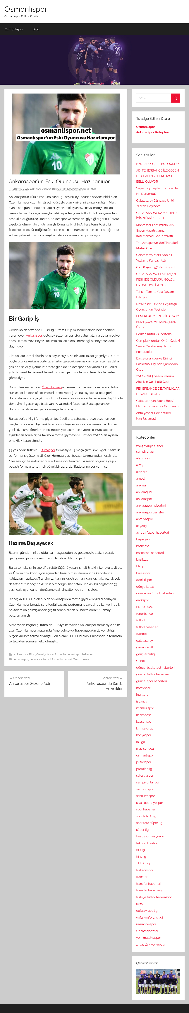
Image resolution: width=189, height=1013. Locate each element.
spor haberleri (84, 654)
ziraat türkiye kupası (150, 944)
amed (140, 478)
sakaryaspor (144, 775)
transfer (141, 877)
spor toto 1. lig (146, 816)
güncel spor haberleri (151, 681)
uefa (139, 904)
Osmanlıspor (25, 8)
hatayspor (143, 688)
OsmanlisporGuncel (70, 188)
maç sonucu (145, 748)
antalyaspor (144, 519)
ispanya (141, 701)
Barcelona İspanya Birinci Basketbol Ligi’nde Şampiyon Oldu (157, 364)
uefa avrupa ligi (147, 910)
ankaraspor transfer (150, 512)
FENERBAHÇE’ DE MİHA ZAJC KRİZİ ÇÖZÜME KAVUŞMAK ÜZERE (157, 321)
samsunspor (145, 789)
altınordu (142, 472)
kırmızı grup (144, 728)
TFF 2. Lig (143, 863)
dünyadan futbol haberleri (155, 593)
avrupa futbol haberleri (152, 532)
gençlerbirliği (146, 654)
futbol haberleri (62, 659)
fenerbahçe (144, 613)
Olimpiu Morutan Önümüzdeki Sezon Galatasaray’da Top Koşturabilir (158, 346)
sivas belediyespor (149, 803)
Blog (36, 29)
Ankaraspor (21, 659)
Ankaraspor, (34, 335)
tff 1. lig (141, 856)
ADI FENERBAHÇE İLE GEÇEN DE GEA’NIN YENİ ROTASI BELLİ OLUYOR (157, 176)
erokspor (142, 600)
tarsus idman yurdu (150, 836)
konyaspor (143, 735)
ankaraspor (21, 654)
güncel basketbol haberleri (155, 667)
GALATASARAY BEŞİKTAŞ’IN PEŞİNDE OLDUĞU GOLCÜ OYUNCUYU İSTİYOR (156, 279)
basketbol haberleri (150, 553)
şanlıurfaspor (145, 796)
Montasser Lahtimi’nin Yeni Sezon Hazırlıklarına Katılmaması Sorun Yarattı (155, 230)
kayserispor (144, 721)
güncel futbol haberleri (60, 654)
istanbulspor (145, 708)
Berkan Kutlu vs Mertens (153, 334)
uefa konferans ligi (149, 917)
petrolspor (143, 762)
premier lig (144, 769)
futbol (47, 659)
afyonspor (143, 458)
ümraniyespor (146, 924)
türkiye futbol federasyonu (155, 897)
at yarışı (141, 526)
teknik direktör (146, 843)
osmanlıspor (145, 755)
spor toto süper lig (149, 823)
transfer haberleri (148, 883)
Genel (40, 654)
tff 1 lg (140, 850)
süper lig (142, 830)
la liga (140, 742)
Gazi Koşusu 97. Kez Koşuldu (156, 267)
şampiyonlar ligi (147, 782)
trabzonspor (144, 870)
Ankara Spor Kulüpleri (152, 132)
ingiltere (142, 694)
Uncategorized (147, 931)
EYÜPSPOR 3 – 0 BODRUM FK (158, 164)
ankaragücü (144, 492)
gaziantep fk (145, 647)
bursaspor (36, 659)
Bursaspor (48, 450)
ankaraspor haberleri (151, 505)
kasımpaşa (143, 715)
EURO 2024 (144, 607)
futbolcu (142, 634)
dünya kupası (145, 586)
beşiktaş (142, 559)
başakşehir (144, 539)
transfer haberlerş (149, 890)
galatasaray (144, 640)
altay (139, 465)
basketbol (143, 546)
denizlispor (144, 580)
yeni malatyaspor (148, 937)
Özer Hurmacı (52, 387)
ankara (141, 485)
